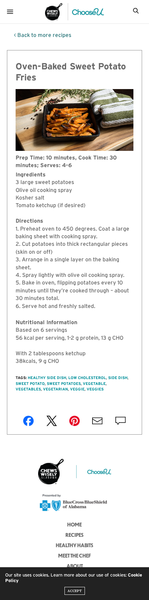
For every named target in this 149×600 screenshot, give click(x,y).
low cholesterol (87, 378)
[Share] (28, 421)
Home (74, 524)
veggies (95, 389)
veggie (77, 389)
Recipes (74, 534)
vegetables (28, 389)
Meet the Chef (74, 555)
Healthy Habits (74, 545)
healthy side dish (47, 378)
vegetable (94, 383)
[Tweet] (51, 421)
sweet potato (30, 383)
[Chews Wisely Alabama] (53, 11)
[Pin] (74, 421)
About (75, 565)
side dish (118, 378)
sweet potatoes (64, 383)
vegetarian (55, 389)
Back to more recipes (43, 35)
